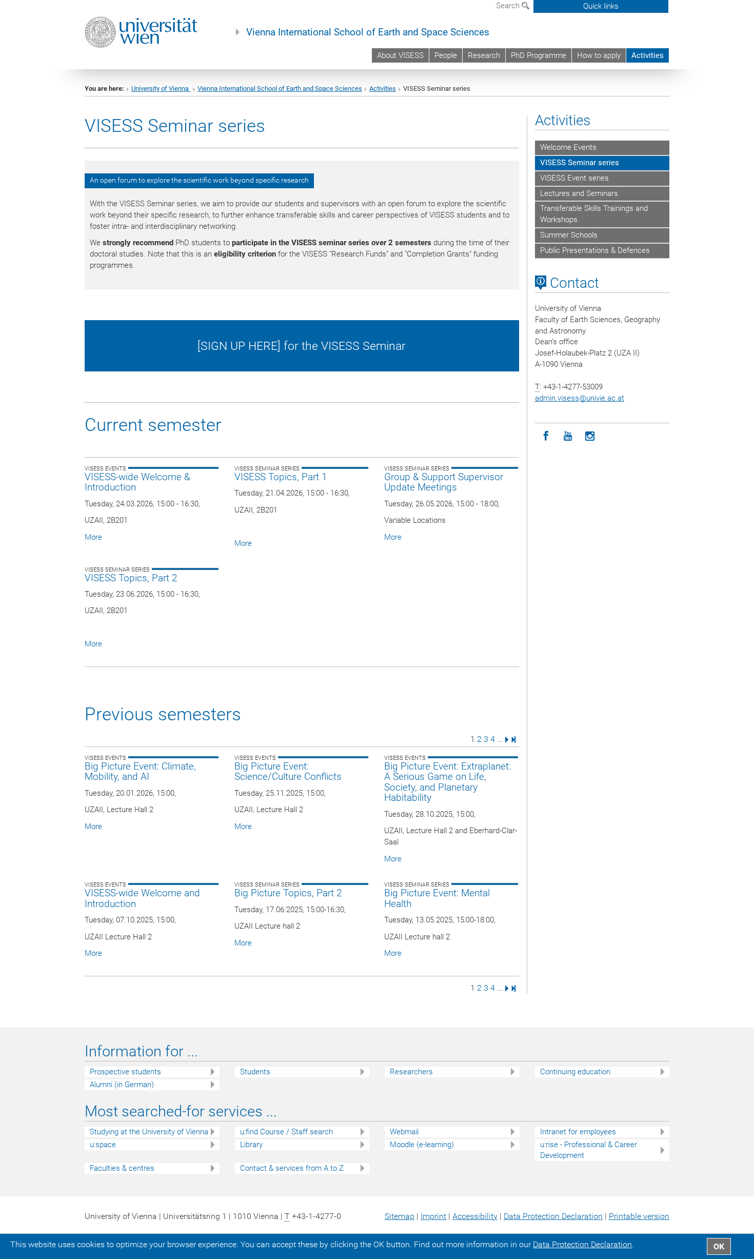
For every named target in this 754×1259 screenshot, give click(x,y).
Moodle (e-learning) (422, 1144)
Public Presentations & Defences (595, 250)
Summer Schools (569, 235)
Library (251, 1144)
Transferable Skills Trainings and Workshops (594, 214)
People (445, 55)
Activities (647, 55)
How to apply (599, 55)
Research (484, 55)
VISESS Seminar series (579, 162)
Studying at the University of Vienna (149, 1131)
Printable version (639, 1216)
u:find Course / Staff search (286, 1131)
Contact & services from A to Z (292, 1168)
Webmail (404, 1131)
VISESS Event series (574, 178)
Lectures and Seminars (579, 193)
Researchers (411, 1071)
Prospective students (125, 1071)
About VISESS (400, 55)
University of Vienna (160, 88)
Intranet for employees (578, 1131)
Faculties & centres (122, 1168)
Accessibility (475, 1216)
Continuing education (575, 1071)
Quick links (601, 6)
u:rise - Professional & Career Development (588, 1150)
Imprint (433, 1216)
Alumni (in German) (122, 1084)
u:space (103, 1144)
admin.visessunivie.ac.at (579, 398)
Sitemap (399, 1216)
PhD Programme (538, 55)
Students (255, 1071)
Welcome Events (568, 147)
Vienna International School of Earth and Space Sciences (367, 32)
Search (509, 5)
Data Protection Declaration (553, 1216)
